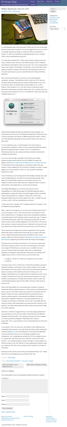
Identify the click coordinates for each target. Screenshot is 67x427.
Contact (33, 4)
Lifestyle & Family (55, 17)
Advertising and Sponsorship (10, 418)
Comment (5, 378)
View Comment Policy (8, 412)
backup (12, 361)
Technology (16, 11)
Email (3, 400)
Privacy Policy (50, 418)
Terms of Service (51, 420)
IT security (24, 361)
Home (33, 1)
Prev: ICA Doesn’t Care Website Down (10, 365)
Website (4, 404)
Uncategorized (54, 23)
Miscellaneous (54, 19)
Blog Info (49, 1)
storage (30, 361)
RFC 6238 (15, 331)
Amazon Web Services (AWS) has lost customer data (26, 163)
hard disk (17, 361)
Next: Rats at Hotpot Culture (36, 364)
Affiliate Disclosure (7, 420)
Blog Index (40, 1)
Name (3, 396)
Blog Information (6, 416)
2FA (7, 361)
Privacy (57, 1)
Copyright (49, 416)
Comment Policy (51, 422)
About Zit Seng (28, 416)
